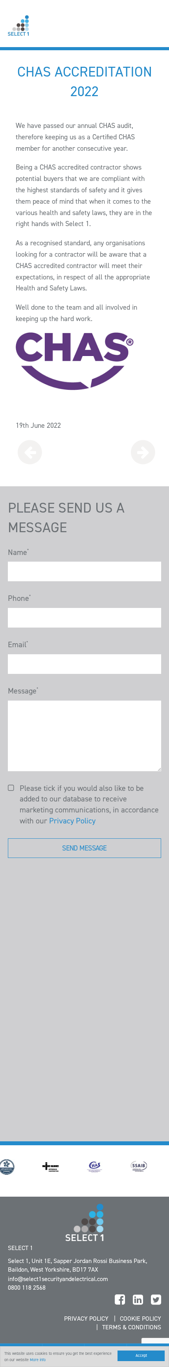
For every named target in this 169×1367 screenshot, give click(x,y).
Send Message (84, 848)
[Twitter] (156, 1300)
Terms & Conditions (131, 1327)
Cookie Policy (140, 1318)
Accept (141, 1355)
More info (38, 1359)
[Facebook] (120, 1300)
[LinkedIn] (138, 1300)
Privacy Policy (72, 821)
